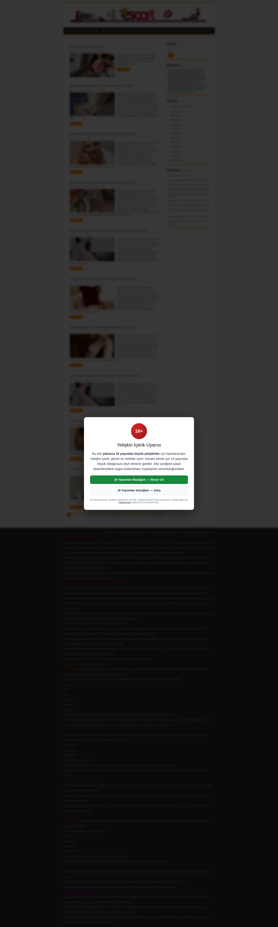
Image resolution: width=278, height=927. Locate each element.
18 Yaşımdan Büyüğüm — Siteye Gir (139, 479)
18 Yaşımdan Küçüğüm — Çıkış (139, 490)
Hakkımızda (125, 502)
